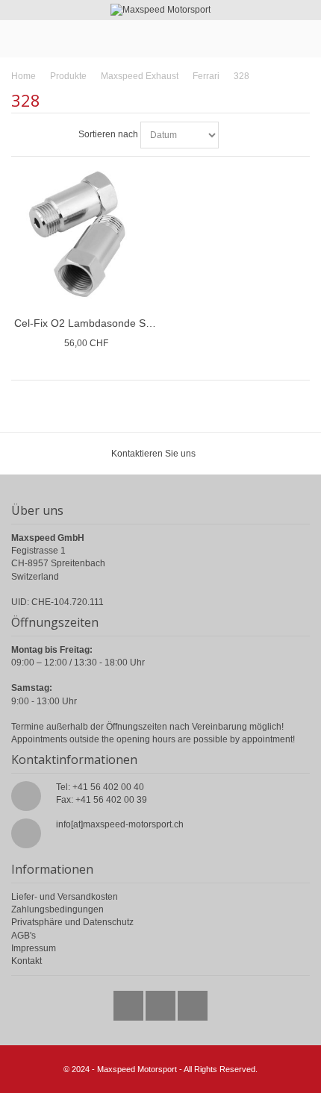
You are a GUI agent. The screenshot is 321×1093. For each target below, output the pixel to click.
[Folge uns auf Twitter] (129, 1002)
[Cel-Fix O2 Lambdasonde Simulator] (86, 234)
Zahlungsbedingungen (57, 909)
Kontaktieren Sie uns (153, 453)
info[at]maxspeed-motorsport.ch (120, 824)
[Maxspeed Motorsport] (160, 10)
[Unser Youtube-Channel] (193, 1002)
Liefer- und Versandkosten (64, 897)
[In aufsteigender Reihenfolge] (232, 135)
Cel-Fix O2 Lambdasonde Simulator (99, 323)
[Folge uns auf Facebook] (162, 1002)
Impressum (33, 948)
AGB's (23, 935)
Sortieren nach (108, 134)
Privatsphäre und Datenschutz (72, 922)
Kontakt (26, 961)
